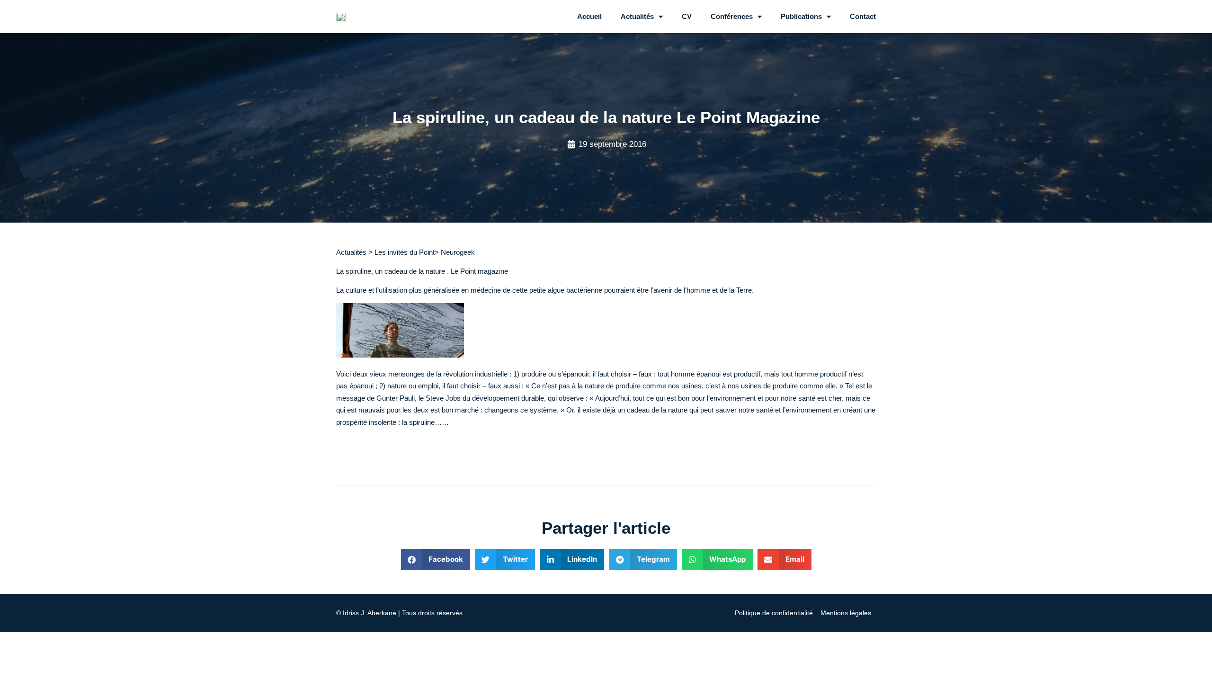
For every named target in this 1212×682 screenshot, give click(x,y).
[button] (436, 559)
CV (687, 16)
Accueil (589, 16)
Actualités (637, 16)
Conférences (732, 16)
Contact (863, 16)
